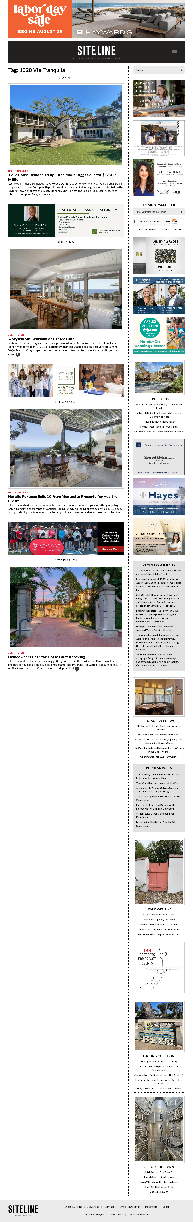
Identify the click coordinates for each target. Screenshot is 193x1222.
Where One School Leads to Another (159, 924)
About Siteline (73, 1206)
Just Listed (16, 335)
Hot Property (18, 171)
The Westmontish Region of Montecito (159, 934)
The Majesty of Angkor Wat (159, 1177)
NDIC (146, 1214)
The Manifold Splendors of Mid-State (159, 929)
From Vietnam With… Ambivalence (159, 1182)
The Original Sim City (159, 1192)
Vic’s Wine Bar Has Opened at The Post (158, 734)
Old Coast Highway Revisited (159, 919)
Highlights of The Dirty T (159, 1172)
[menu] (174, 52)
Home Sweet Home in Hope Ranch (159, 426)
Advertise (93, 1206)
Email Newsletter (129, 1206)
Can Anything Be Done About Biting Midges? (158, 1074)
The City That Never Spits (159, 1187)
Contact (109, 1206)
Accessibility (116, 1214)
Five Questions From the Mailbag (159, 1061)
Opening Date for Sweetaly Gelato (159, 756)
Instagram (151, 1206)
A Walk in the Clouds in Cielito (158, 914)
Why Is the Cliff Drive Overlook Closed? (159, 1088)
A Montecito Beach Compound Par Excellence (159, 431)
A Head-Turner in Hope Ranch (159, 421)
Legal (166, 1206)
